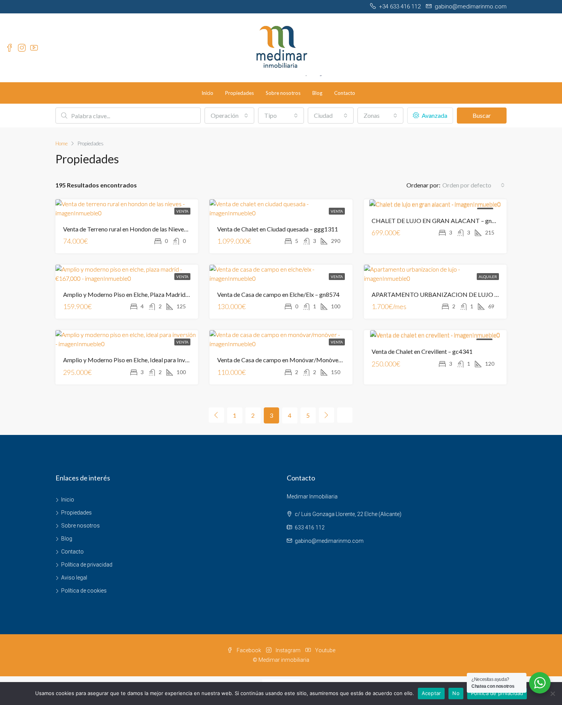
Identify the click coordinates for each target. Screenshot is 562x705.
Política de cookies (84, 591)
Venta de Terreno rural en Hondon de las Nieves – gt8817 (137, 229)
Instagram (288, 650)
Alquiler (488, 276)
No (456, 693)
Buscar (482, 115)
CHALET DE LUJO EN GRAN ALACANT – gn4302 (438, 220)
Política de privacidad (86, 565)
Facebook (249, 650)
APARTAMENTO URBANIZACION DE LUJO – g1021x (445, 294)
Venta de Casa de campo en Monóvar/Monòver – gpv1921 (293, 359)
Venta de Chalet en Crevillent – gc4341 (422, 351)
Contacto (344, 93)
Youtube (324, 650)
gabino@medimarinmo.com (329, 541)
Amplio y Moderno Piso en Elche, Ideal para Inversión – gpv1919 (146, 359)
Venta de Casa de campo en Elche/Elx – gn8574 (278, 294)
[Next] (326, 415)
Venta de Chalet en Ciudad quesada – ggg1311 (277, 229)
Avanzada (434, 115)
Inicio (207, 93)
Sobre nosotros (283, 93)
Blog (317, 93)
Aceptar (431, 693)
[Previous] (216, 415)
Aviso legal (74, 578)
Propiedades (239, 93)
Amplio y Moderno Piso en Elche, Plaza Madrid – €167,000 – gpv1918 (154, 294)
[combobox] (229, 115)
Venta (182, 211)
